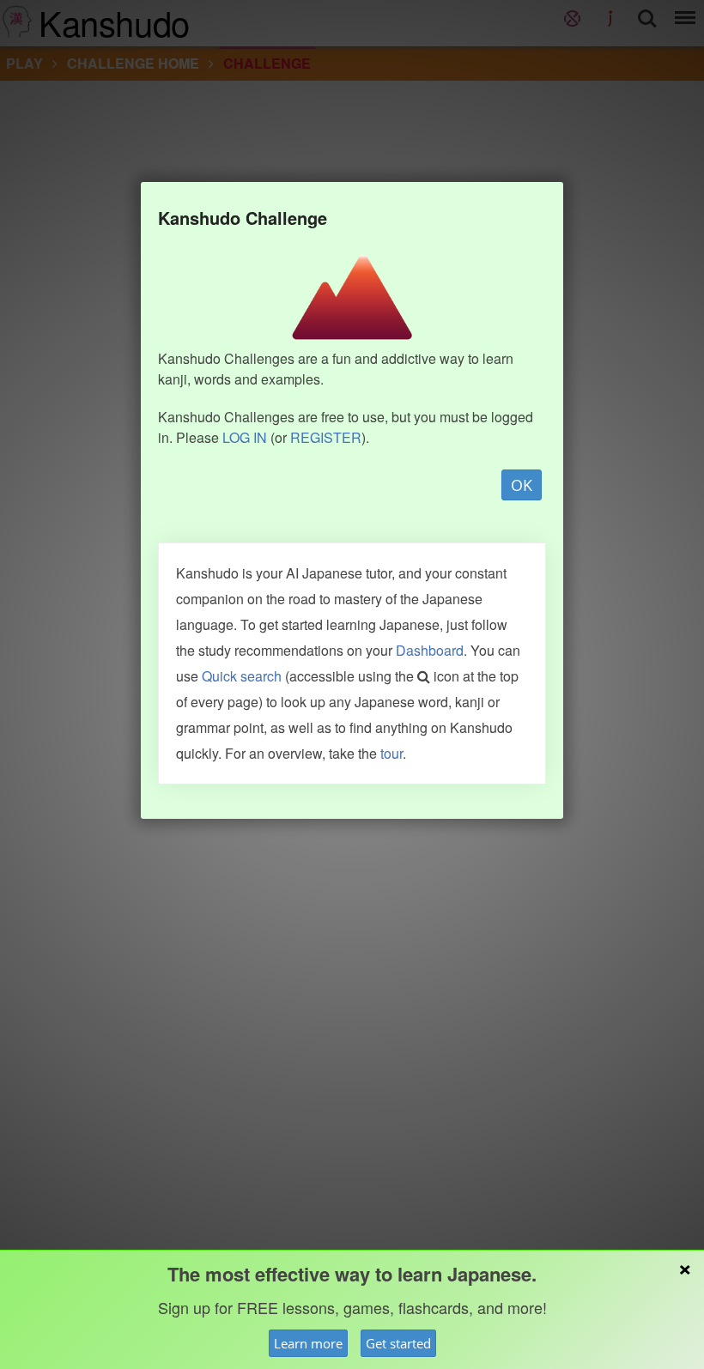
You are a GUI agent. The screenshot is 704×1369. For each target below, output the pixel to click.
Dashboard (430, 650)
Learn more (308, 1343)
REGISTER (325, 437)
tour (391, 753)
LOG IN (244, 437)
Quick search (242, 676)
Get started (398, 1343)
